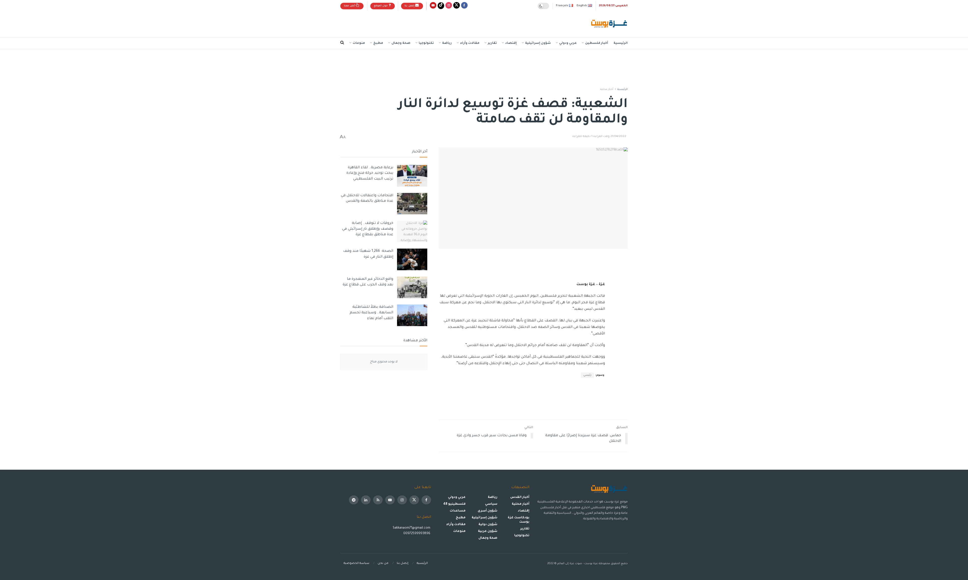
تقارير (492, 43)
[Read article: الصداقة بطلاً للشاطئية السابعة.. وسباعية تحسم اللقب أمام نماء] (412, 315)
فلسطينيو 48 (454, 504)
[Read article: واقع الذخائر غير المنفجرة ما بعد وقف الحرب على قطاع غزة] (412, 287)
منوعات (359, 43)
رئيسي (587, 375)
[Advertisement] (432, 23)
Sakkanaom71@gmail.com (411, 528)
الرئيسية (621, 43)
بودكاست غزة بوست (518, 520)
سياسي (491, 504)
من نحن (383, 563)
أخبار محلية (606, 89)
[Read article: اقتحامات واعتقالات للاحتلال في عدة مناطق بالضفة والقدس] (412, 204)
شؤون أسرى (487, 511)
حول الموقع (381, 6)
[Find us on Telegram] (353, 499)
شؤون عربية (487, 531)
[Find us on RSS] (378, 499)
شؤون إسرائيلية (538, 43)
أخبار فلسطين (596, 43)
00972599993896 (417, 533)
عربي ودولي (568, 43)
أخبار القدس (519, 497)
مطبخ (378, 43)
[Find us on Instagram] (448, 6)
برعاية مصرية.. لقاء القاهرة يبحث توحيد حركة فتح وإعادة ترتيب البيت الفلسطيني (369, 173)
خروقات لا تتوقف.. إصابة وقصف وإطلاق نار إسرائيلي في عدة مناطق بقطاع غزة (367, 229)
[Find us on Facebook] (464, 6)
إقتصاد (511, 43)
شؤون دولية (487, 524)
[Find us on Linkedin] (366, 499)
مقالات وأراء (469, 43)
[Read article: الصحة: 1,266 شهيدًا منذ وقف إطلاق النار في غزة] (412, 259)
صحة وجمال (400, 43)
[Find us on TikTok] (441, 6)
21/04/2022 (618, 136)
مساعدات (458, 511)
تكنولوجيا (426, 43)
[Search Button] (342, 43)
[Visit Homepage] (609, 24)
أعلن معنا (350, 6)
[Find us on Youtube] (433, 6)
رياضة (447, 43)
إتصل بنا (410, 6)
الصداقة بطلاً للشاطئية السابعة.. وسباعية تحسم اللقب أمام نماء (371, 313)
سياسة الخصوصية (356, 563)
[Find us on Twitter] (456, 6)
